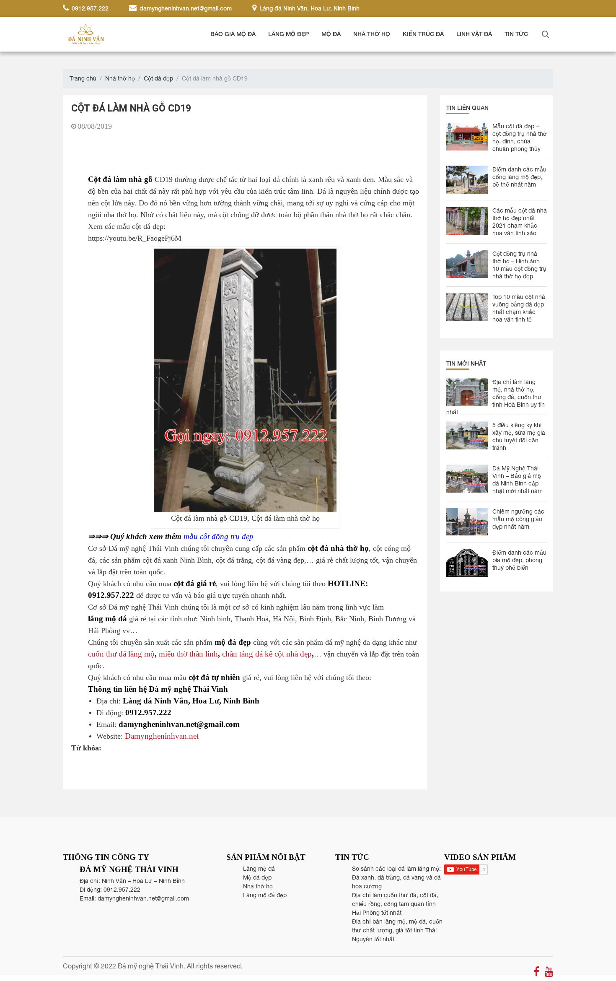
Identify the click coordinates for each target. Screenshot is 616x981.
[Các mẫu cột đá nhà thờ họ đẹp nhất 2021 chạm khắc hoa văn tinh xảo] (467, 221)
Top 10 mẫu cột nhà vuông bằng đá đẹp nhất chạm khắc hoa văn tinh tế (518, 308)
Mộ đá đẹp (257, 877)
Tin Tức (516, 33)
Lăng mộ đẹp (288, 33)
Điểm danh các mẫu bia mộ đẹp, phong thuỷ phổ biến (519, 560)
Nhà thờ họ (371, 33)
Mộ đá (331, 33)
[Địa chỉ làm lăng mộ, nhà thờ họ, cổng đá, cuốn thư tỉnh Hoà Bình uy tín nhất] (467, 392)
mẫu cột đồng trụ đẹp (219, 536)
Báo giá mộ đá (233, 33)
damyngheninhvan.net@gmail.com (185, 8)
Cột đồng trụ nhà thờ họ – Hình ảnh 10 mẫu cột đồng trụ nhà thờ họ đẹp (519, 265)
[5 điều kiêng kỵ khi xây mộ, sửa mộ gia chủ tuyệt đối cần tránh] (467, 435)
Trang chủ (83, 78)
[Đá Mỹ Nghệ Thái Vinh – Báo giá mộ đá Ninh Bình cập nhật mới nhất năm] (467, 479)
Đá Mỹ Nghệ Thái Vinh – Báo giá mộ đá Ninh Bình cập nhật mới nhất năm (517, 479)
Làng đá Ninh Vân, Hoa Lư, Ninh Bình (309, 8)
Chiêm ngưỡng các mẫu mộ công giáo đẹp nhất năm (518, 519)
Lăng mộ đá (259, 868)
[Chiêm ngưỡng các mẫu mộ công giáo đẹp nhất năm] (467, 522)
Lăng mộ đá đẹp (265, 895)
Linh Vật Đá (474, 33)
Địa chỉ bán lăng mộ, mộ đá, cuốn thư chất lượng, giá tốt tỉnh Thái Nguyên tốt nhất (397, 930)
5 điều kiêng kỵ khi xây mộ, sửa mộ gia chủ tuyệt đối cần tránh (518, 436)
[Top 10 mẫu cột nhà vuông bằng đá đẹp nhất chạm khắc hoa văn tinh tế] (467, 307)
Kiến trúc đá (423, 33)
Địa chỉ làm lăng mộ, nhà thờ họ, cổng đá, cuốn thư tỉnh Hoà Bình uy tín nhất (495, 393)
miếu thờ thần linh (188, 654)
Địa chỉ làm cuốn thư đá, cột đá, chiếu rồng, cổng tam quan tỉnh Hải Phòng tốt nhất (395, 904)
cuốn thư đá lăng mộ (121, 654)
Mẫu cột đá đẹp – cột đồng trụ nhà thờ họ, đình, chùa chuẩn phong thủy (519, 137)
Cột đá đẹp (158, 78)
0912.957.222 (89, 8)
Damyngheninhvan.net (162, 736)
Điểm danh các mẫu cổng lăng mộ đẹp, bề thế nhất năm (519, 177)
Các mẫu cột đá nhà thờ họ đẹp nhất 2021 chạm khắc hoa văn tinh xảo (519, 221)
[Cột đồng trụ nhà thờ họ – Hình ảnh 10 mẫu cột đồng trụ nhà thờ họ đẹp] (467, 264)
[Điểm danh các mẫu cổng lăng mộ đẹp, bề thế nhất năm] (467, 180)
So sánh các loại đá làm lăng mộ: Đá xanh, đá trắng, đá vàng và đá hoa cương (396, 877)
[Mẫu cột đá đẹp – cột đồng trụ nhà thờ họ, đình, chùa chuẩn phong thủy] (467, 136)
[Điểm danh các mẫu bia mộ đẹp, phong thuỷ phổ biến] (467, 563)
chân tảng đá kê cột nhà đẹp (267, 654)
